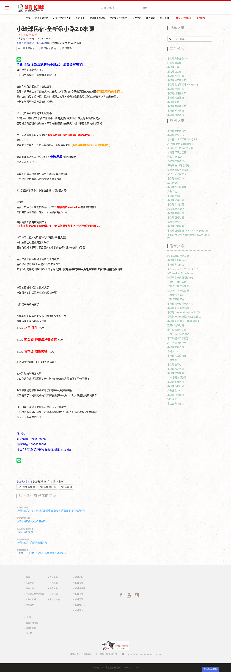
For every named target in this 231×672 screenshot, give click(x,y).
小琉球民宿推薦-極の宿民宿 (31, 521)
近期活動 (201, 18)
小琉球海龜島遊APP (24, 529)
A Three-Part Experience (180, 143)
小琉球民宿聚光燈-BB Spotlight (183, 84)
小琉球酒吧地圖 (175, 217)
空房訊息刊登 (32, 622)
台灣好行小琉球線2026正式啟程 (184, 316)
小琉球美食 (78, 583)
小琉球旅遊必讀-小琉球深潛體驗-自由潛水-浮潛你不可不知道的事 (50, 510)
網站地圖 (164, 18)
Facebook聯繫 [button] (210, 669)
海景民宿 (54, 588)
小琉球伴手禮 (79, 588)
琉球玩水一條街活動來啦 (180, 148)
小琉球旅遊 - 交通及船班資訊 (31, 542)
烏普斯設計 (31, 628)
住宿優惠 (80, 18)
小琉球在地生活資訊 (35, 594)
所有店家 (30, 588)
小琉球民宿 (55, 599)
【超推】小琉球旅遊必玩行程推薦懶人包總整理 (41, 553)
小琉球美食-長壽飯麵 (178, 308)
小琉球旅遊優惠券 (25, 532)
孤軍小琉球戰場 (175, 325)
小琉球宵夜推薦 (175, 204)
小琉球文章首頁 (24, 481)
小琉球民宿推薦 (23, 518)
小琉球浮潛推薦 (175, 110)
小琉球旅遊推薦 (175, 89)
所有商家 (150, 18)
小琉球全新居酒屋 (176, 130)
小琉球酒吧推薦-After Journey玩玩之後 (187, 230)
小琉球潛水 (78, 610)
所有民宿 (136, 18)
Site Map (30, 633)
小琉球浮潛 (78, 599)
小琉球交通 (78, 594)
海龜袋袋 (172, 191)
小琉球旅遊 (78, 577)
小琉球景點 (173, 102)
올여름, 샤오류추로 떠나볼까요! (182, 139)
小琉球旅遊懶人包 (24, 540)
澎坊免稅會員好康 (176, 161)
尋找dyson (172, 183)
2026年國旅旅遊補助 (178, 256)
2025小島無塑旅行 (177, 209)
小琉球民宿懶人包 (62, 18)
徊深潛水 (172, 399)
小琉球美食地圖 (175, 213)
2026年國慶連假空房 (178, 286)
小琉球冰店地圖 (175, 200)
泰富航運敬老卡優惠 (178, 169)
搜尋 (145, 7)
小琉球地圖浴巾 (175, 178)
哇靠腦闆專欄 (42, 42)
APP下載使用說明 (176, 174)
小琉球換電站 (174, 195)
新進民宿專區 (41, 18)
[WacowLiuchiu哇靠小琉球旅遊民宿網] (30, 8)
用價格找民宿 (174, 71)
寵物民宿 (54, 577)
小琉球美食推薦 (175, 97)
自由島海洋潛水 (175, 403)
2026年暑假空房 (175, 299)
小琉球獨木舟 (79, 605)
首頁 (28, 18)
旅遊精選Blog (97, 18)
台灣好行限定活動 (176, 152)
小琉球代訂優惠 (175, 226)
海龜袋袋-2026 (175, 156)
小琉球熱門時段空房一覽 (180, 303)
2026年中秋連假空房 (178, 290)
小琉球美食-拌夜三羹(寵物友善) (183, 321)
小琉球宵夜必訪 (175, 135)
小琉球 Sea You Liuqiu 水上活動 (183, 312)
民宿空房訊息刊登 (118, 18)
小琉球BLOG (28, 42)
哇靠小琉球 (31, 599)
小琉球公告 (173, 67)
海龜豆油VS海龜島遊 (178, 165)
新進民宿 (54, 594)
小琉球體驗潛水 (175, 115)
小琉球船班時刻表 (183, 18)
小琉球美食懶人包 (176, 106)
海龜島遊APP (174, 222)
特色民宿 (54, 583)
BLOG (29, 617)
